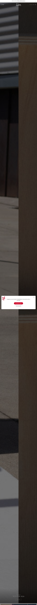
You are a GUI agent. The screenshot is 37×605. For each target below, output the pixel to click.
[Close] (34, 297)
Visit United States (18, 303)
